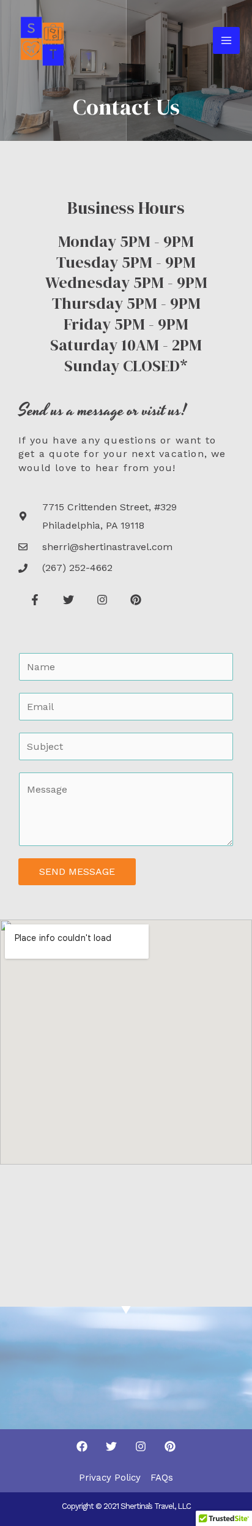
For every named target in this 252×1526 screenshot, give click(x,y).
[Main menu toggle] (226, 40)
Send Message (77, 871)
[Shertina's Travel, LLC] (42, 40)
